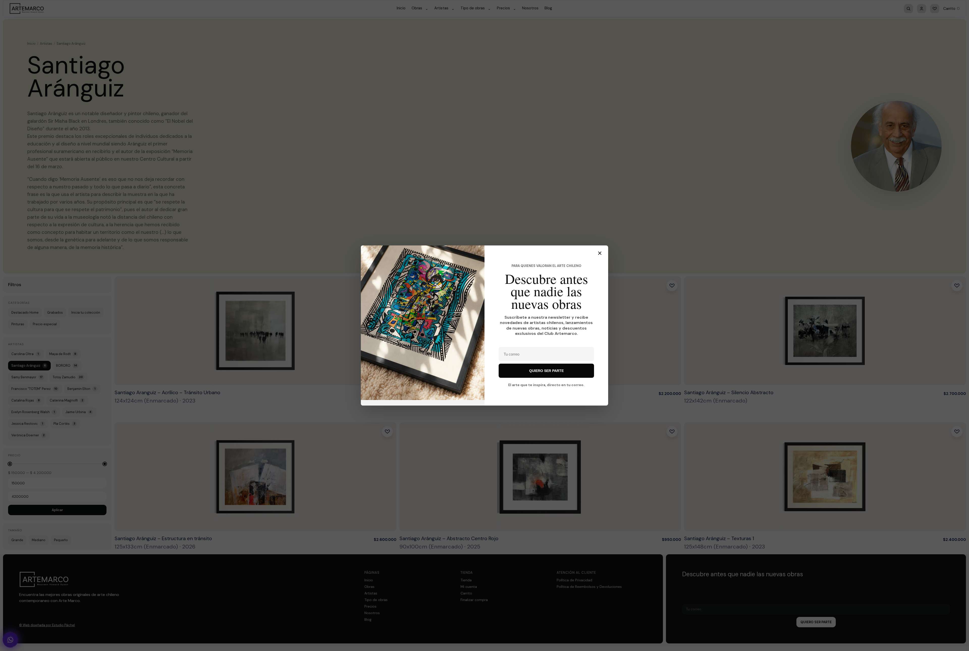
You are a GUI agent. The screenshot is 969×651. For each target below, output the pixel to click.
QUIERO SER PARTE (546, 371)
